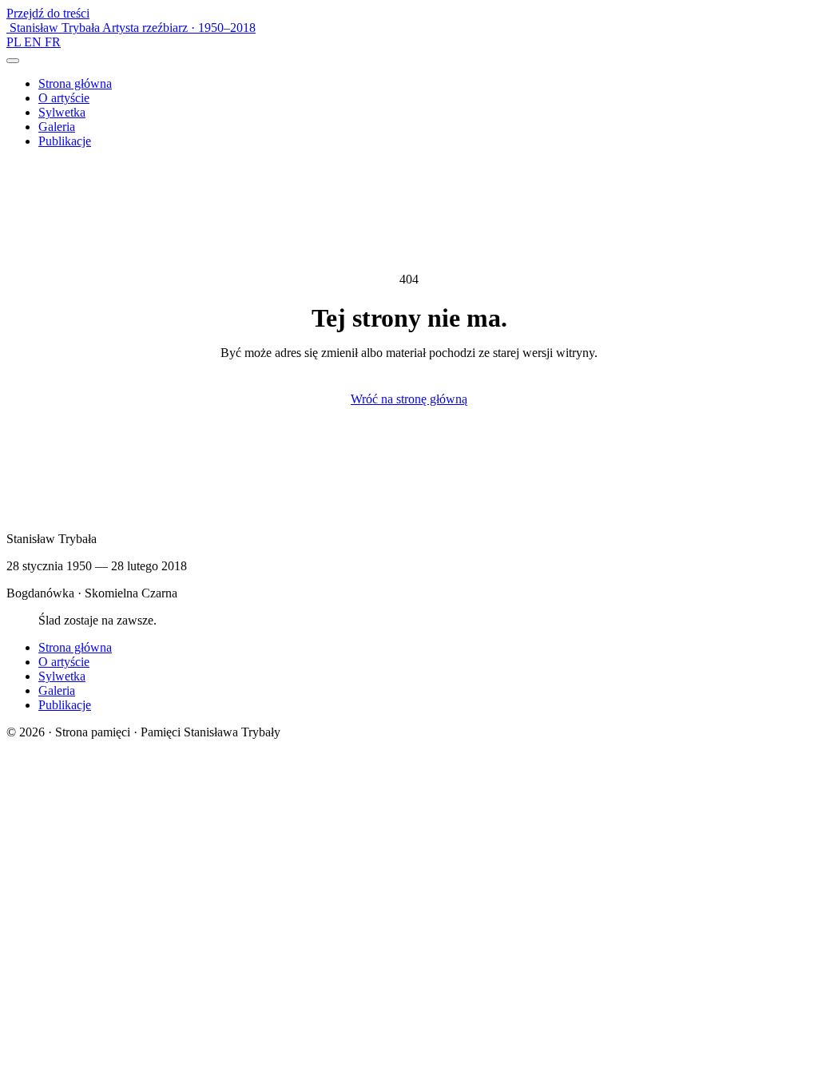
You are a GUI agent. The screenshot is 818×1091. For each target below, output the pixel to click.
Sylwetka (61, 112)
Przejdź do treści (47, 13)
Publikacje (64, 141)
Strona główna (75, 83)
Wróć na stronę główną (409, 399)
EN (34, 42)
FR (53, 42)
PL (15, 42)
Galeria (56, 126)
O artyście (63, 98)
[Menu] (12, 60)
